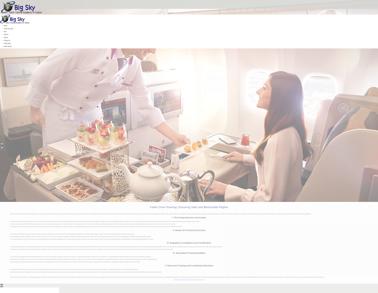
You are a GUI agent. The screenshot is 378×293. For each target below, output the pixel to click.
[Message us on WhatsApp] (2, 148)
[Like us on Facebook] (2, 144)
